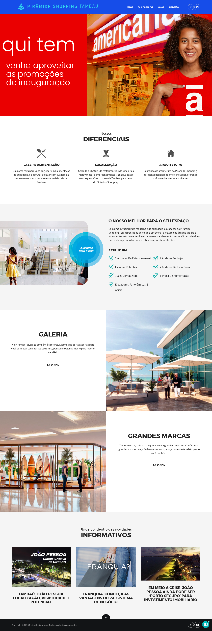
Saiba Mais (53, 365)
